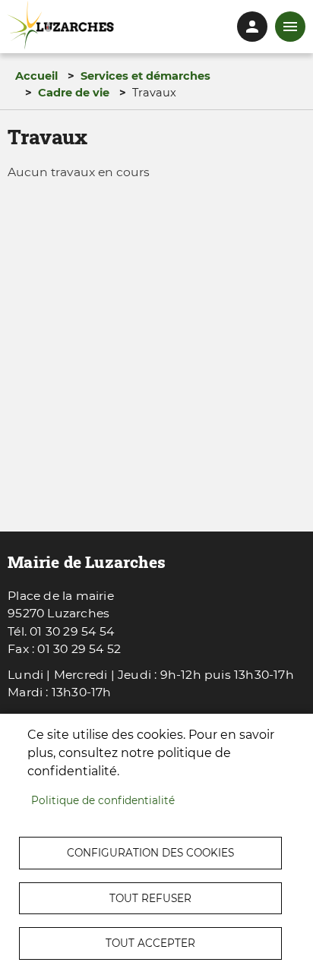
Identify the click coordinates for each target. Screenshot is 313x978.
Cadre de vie (73, 92)
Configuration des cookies (150, 853)
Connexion (252, 26)
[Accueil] (61, 25)
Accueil (36, 76)
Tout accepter (150, 943)
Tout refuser (150, 898)
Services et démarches (145, 76)
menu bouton (290, 26)
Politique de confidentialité (103, 800)
